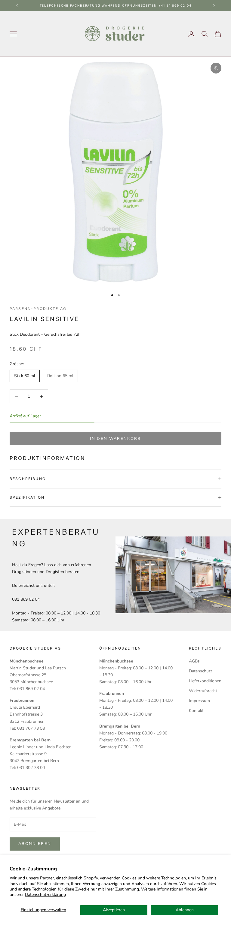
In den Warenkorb (115, 438)
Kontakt (196, 710)
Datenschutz (200, 671)
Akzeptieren (114, 910)
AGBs (194, 661)
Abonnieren (34, 843)
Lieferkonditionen (205, 681)
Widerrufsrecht (203, 691)
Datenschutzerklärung (45, 894)
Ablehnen (185, 910)
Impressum (199, 701)
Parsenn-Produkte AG (38, 308)
